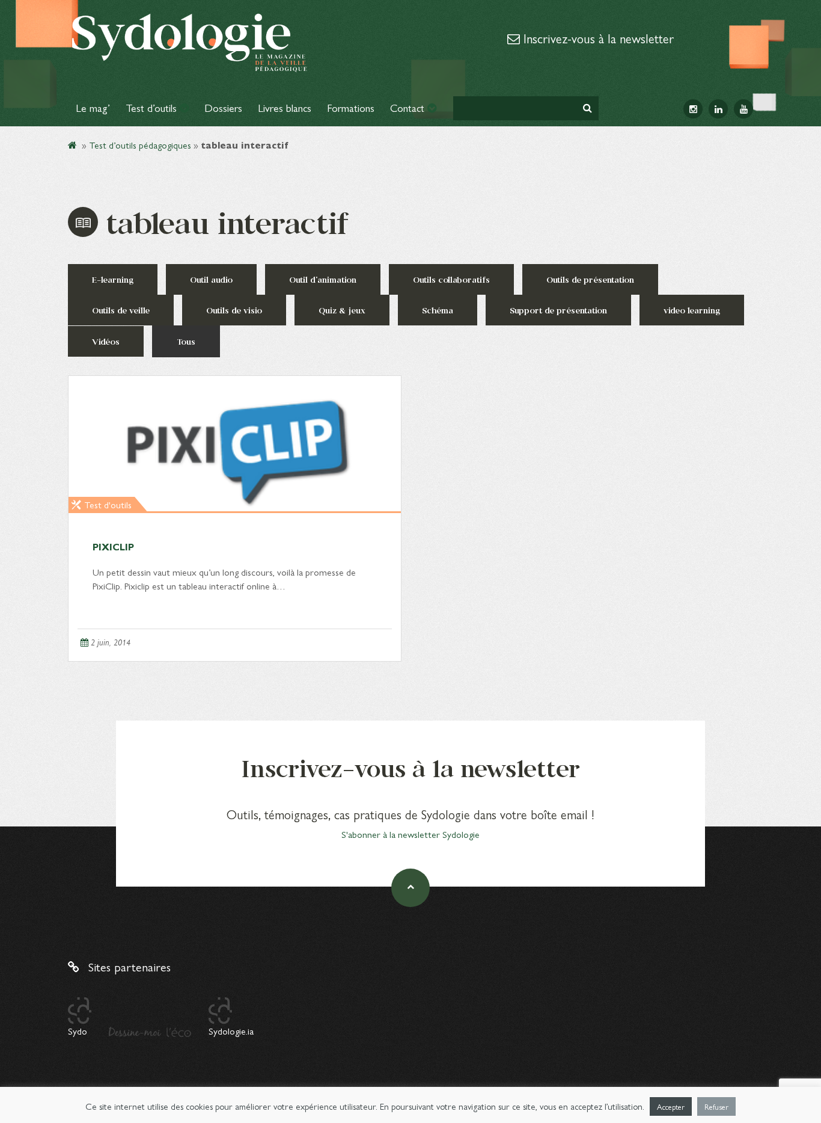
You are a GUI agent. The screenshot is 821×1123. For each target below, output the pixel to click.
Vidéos (106, 341)
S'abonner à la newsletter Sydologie (410, 834)
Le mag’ (93, 107)
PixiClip (113, 546)
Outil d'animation (322, 279)
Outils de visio (234, 310)
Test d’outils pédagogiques (140, 145)
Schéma (437, 310)
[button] (587, 107)
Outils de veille (121, 310)
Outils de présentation (590, 279)
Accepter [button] (671, 1106)
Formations (350, 107)
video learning (692, 310)
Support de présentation (558, 310)
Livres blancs (284, 107)
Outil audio (211, 279)
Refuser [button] (716, 1106)
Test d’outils (153, 107)
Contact (408, 107)
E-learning (112, 279)
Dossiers (223, 107)
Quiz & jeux (342, 310)
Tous (186, 341)
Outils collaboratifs (451, 279)
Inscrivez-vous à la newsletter (597, 38)
